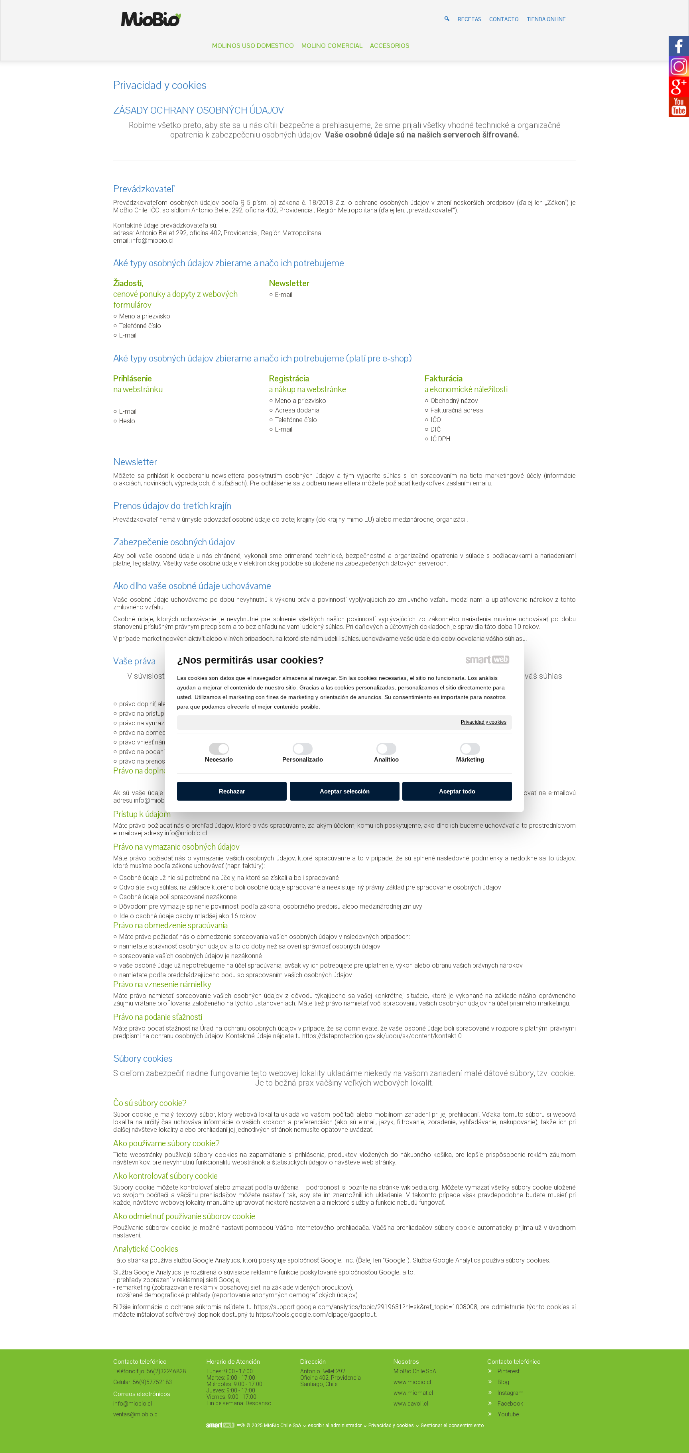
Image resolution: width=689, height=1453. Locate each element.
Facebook (510, 1403)
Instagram (511, 1393)
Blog (503, 1382)
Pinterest (509, 1371)
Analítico (386, 759)
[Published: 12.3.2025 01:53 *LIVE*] (240, 1425)
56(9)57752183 (152, 1382)
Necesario (219, 759)
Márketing (470, 759)
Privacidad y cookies (483, 722)
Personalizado (302, 759)
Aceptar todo (457, 791)
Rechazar (232, 791)
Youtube (508, 1414)
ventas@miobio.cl (136, 1414)
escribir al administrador (335, 1425)
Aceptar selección (345, 791)
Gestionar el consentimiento (452, 1425)
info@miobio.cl (152, 240)
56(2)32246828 (166, 1371)
